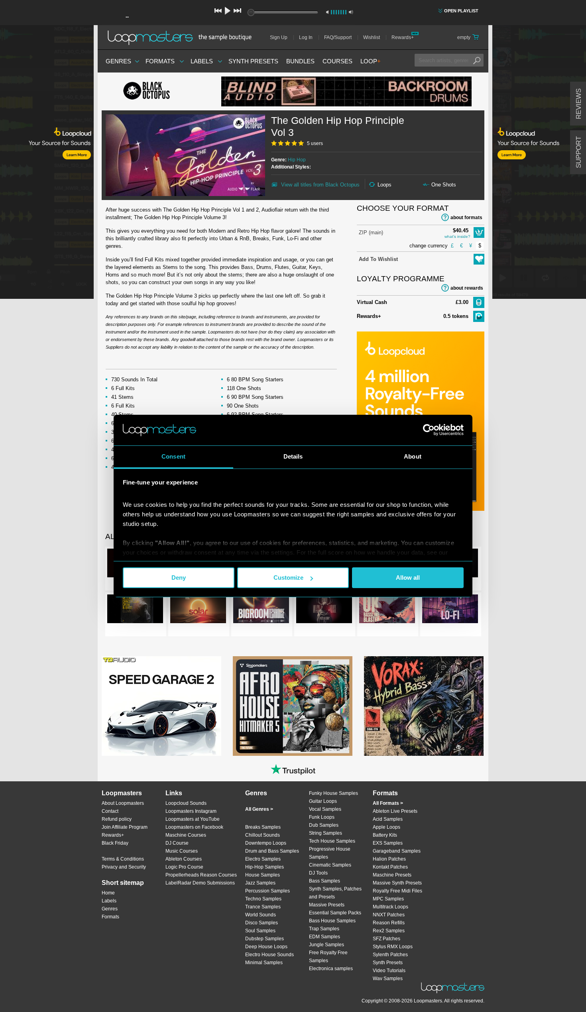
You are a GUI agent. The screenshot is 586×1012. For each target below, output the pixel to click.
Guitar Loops (323, 801)
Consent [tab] (173, 456)
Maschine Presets (392, 875)
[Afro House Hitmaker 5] (292, 706)
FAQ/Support (338, 37)
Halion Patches (389, 859)
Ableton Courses (183, 859)
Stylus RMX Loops (393, 946)
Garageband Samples (397, 851)
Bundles (300, 61)
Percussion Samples (267, 891)
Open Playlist (461, 10)
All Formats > (388, 803)
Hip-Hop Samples (264, 867)
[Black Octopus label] (161, 91)
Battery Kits (385, 835)
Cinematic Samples (330, 865)
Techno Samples (263, 899)
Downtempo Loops (265, 843)
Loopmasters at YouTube (192, 819)
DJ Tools (318, 873)
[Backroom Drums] (346, 91)
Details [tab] (293, 456)
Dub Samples (323, 825)
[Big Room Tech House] (261, 610)
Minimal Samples (264, 962)
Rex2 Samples (389, 931)
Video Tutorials (389, 970)
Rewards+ (402, 37)
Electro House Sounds (269, 954)
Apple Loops (386, 827)
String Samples (325, 833)
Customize (288, 577)
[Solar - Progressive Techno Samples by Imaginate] (198, 610)
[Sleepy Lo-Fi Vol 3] (450, 610)
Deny (178, 577)
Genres (118, 61)
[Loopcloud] (47, 163)
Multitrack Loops (390, 907)
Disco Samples (261, 923)
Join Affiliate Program (124, 827)
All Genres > (259, 809)
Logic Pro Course (184, 867)
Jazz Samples (260, 883)
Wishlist (371, 37)
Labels (202, 61)
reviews (578, 103)
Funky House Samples (333, 793)
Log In (306, 37)
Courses (337, 61)
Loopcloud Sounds (185, 803)
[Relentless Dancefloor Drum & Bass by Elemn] (135, 610)
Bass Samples (324, 881)
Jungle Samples (326, 944)
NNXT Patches (389, 915)
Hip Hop (297, 160)
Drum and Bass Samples (272, 851)
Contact (110, 811)
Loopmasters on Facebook (194, 827)
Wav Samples (388, 978)
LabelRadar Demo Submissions (200, 883)
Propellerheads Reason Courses (201, 875)
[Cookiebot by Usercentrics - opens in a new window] (429, 430)
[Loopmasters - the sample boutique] (182, 37)
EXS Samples (388, 843)
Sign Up (278, 37)
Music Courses (181, 851)
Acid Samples (388, 819)
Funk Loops (321, 817)
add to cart (479, 232)
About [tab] (412, 456)
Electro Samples (263, 859)
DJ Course (177, 843)
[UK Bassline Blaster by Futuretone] (387, 610)
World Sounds (260, 915)
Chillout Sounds (262, 835)
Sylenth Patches (390, 954)
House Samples (262, 875)
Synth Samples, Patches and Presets (335, 893)
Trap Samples (324, 929)
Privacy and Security (124, 867)
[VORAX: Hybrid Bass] (424, 706)
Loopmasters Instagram (190, 811)
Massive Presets (326, 905)
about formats (466, 217)
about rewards (466, 288)
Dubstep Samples (264, 938)
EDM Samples (324, 936)
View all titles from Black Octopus (320, 185)
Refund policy (117, 819)
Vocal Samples (325, 809)
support (578, 152)
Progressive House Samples (329, 853)
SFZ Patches (386, 938)
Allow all (408, 577)
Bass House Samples (332, 921)
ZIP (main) (371, 232)
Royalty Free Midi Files (397, 891)
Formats (160, 61)
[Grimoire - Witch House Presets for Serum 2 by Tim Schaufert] (324, 610)
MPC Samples (388, 899)
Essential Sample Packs (335, 913)
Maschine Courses (185, 835)
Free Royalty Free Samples (328, 956)
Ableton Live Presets (395, 811)
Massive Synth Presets (397, 883)
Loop (370, 61)
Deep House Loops (266, 946)
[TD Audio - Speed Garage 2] (161, 706)
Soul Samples (260, 931)
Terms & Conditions (123, 859)
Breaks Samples (263, 827)
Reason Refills (389, 923)
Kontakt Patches (390, 867)
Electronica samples (331, 968)
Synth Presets (253, 61)
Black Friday (115, 843)
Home (108, 893)
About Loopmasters (123, 803)
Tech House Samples (332, 841)
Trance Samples (263, 907)
